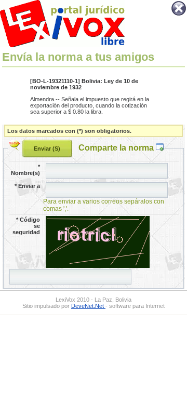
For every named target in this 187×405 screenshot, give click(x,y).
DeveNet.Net (88, 306)
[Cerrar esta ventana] (178, 14)
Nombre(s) (25, 170)
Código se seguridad (26, 226)
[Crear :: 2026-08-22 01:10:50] (15, 147)
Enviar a (27, 186)
